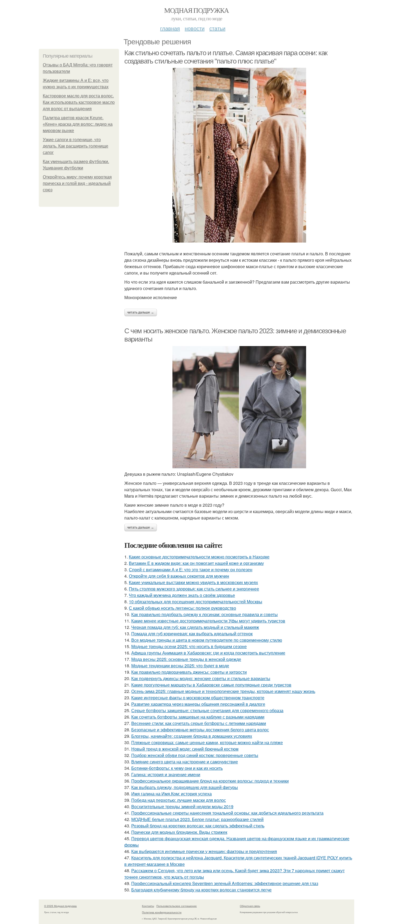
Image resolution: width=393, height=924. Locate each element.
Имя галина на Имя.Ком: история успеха (171, 794)
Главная (170, 28)
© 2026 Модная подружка (60, 906)
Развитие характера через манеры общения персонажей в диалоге (198, 704)
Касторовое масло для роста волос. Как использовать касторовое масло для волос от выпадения (79, 102)
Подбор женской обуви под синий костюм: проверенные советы (194, 755)
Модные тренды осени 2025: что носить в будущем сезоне (189, 646)
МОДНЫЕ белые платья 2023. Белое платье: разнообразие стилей (197, 819)
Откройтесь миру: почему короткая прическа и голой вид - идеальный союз (77, 183)
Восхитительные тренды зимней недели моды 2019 (182, 806)
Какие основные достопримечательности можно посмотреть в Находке (199, 557)
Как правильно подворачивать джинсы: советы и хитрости (189, 672)
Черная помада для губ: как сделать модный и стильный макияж (195, 627)
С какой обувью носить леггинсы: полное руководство (182, 608)
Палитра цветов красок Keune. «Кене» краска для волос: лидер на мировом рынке (78, 124)
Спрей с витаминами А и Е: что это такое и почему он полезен (190, 569)
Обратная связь (250, 906)
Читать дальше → (140, 312)
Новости (195, 28)
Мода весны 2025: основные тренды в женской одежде (186, 659)
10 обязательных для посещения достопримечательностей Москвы (195, 601)
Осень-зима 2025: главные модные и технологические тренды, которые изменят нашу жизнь (223, 691)
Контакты (148, 906)
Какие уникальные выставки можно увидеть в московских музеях (193, 582)
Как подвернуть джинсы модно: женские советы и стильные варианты (200, 678)
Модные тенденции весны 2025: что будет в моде (180, 666)
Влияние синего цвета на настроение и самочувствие (184, 762)
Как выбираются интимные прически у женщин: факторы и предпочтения (204, 851)
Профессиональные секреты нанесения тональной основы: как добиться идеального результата (227, 813)
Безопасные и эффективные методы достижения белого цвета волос (200, 730)
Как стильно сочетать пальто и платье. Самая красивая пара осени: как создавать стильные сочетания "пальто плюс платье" (225, 57)
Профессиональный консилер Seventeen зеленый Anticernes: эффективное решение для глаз (224, 883)
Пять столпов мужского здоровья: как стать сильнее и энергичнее (194, 589)
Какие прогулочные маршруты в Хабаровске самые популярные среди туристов (211, 685)
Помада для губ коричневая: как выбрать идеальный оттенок (192, 633)
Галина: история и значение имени (165, 774)
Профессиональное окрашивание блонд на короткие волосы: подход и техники (210, 781)
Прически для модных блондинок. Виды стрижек (179, 832)
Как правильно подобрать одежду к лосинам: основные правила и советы (204, 614)
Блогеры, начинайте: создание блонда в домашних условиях (191, 736)
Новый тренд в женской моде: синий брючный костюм (184, 749)
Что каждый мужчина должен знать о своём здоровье (182, 595)
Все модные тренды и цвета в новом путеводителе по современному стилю (206, 640)
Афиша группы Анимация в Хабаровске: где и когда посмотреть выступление (208, 653)
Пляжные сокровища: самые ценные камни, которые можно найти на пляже (207, 742)
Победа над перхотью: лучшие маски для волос (178, 800)
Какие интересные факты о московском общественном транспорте (197, 698)
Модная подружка (196, 10)
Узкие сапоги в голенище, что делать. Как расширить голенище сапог (75, 146)
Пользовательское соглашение (176, 906)
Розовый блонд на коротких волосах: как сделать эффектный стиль (197, 826)
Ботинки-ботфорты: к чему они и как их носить (177, 768)
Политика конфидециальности (162, 912)
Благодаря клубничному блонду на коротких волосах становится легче (201, 890)
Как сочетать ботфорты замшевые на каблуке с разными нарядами (197, 717)
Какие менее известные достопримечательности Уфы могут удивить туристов (208, 621)
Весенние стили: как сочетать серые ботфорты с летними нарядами (198, 723)
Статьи (217, 28)
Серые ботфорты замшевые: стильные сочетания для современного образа (207, 710)
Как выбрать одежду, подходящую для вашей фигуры (184, 787)
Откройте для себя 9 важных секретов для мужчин (179, 576)
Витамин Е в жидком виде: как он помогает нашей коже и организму (196, 563)
